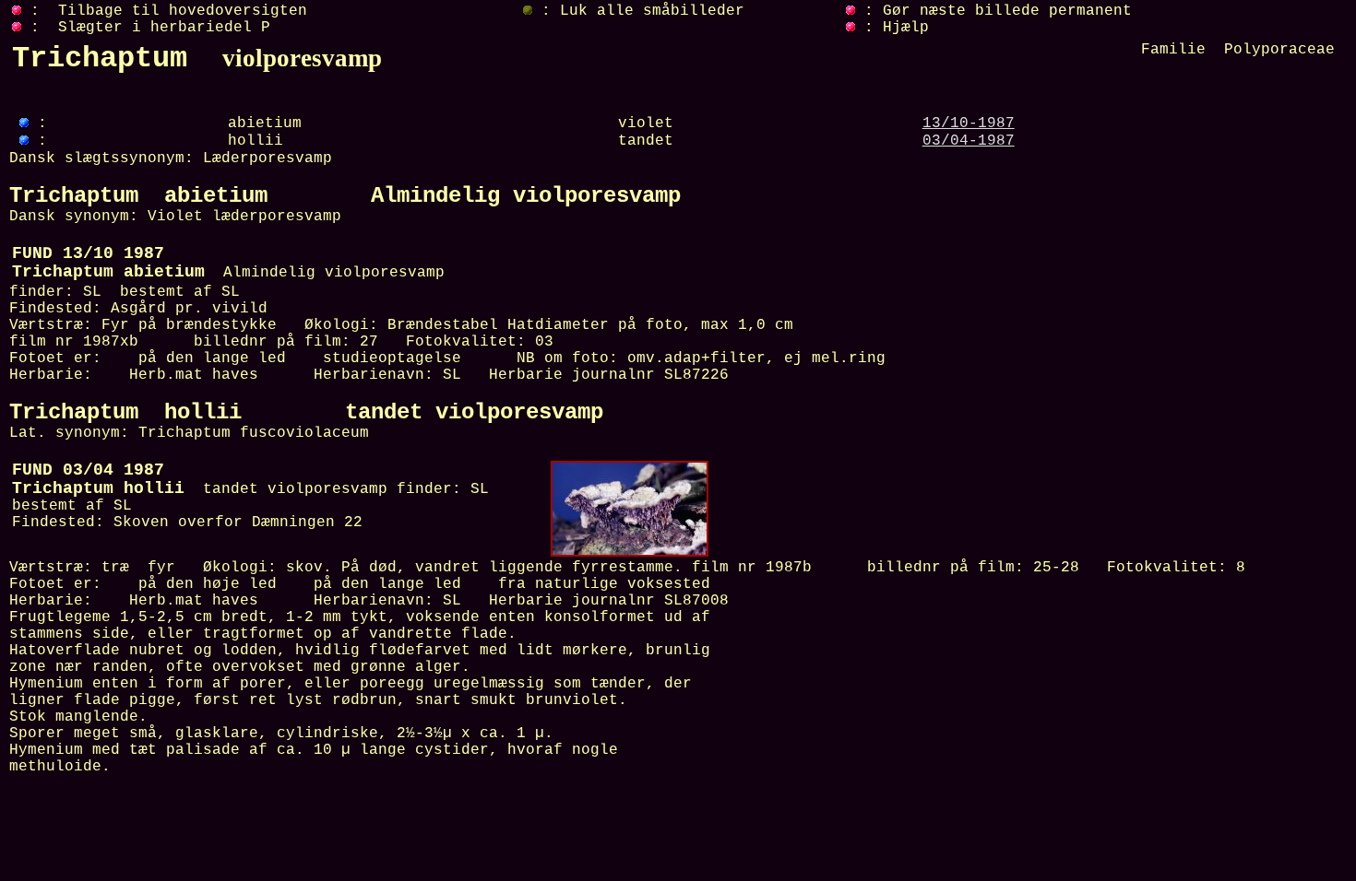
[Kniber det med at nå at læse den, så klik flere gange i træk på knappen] (850, 27)
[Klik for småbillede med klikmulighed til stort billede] (629, 553)
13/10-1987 (968, 123)
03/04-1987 (968, 141)
